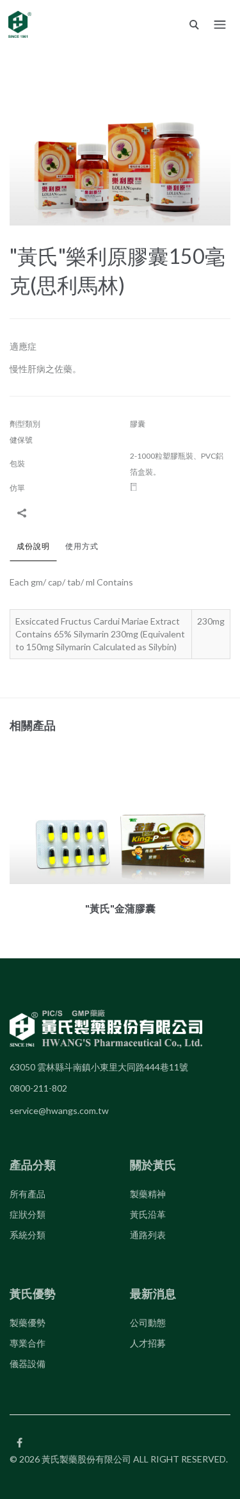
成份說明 (33, 546)
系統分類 (27, 1234)
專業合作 (27, 1343)
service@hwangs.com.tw (59, 1110)
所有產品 (27, 1193)
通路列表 (148, 1234)
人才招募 (148, 1343)
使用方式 (82, 546)
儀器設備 (27, 1363)
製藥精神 (148, 1193)
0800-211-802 (38, 1088)
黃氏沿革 (148, 1214)
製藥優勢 (27, 1322)
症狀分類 (27, 1214)
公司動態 (148, 1322)
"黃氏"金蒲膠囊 (120, 908)
